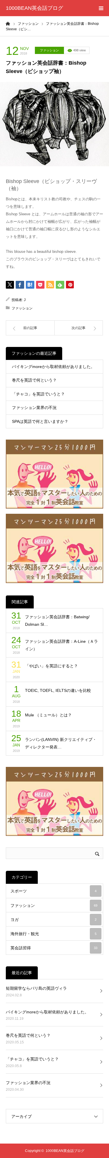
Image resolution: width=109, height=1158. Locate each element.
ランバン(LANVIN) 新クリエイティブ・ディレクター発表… (61, 743)
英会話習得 (53, 948)
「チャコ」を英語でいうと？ (38, 394)
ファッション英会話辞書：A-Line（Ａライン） (61, 645)
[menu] (101, 8)
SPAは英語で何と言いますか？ (40, 421)
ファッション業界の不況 (34, 407)
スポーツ (53, 891)
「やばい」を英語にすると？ (51, 666)
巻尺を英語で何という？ (34, 380)
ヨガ (53, 919)
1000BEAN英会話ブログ (34, 8)
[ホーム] (8, 23)
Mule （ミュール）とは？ (48, 715)
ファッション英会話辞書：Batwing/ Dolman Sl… (57, 621)
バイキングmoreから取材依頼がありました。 (53, 366)
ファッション (49, 50)
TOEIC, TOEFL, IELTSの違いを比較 (58, 690)
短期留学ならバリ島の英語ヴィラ (36, 988)
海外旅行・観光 (53, 933)
